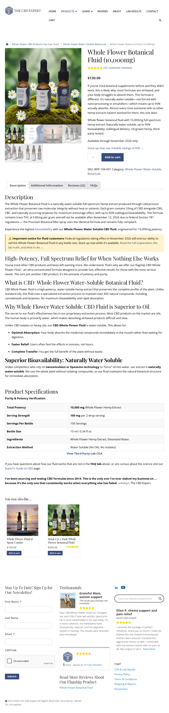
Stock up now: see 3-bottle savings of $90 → (116, 148)
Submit (12, 676)
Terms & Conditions (125, 679)
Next (161, 653)
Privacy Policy (122, 674)
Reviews (103, 11)
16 (152, 654)
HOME (52, 11)
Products (67, 11)
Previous (158, 653)
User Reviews (93, 664)
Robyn (125, 483)
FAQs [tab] (93, 185)
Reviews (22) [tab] (76, 185)
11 (140, 654)
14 (147, 654)
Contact (152, 11)
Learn (86, 11)
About (117, 11)
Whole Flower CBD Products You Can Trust (35, 44)
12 (142, 654)
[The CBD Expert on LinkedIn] (116, 587)
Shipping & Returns (125, 684)
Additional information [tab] (47, 185)
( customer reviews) (117, 68)
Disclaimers (121, 689)
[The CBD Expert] (23, 11)
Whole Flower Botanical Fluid (76, 687)
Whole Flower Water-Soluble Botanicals (84, 44)
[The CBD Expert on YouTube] (123, 587)
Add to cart (112, 157)
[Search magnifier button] (160, 598)
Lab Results (133, 11)
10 (138, 654)
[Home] (7, 44)
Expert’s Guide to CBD (19, 468)
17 (154, 654)
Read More (149, 649)
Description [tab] (18, 185)
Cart (52, 20)
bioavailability (43, 229)
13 (145, 654)
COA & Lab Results (124, 669)
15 (149, 654)
